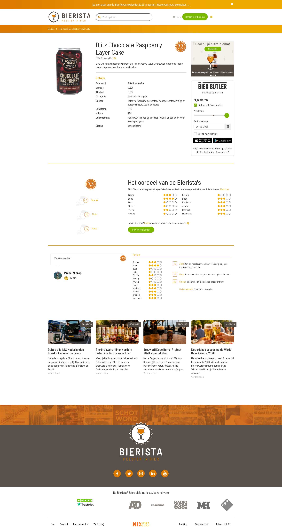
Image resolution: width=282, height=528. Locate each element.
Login (178, 16)
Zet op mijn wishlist (207, 133)
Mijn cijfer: (199, 110)
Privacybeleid (223, 524)
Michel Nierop (73, 273)
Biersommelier (80, 524)
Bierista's (224, 189)
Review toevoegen (141, 229)
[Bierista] (67, 17)
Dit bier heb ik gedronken (210, 105)
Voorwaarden (202, 524)
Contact (64, 524)
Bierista (51, 29)
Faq (53, 524)
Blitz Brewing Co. (136, 83)
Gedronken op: (201, 121)
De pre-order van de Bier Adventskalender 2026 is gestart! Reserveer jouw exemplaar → (141, 4)
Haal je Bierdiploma (195, 16)
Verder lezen (54, 373)
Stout (130, 87)
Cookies (183, 524)
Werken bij (99, 524)
